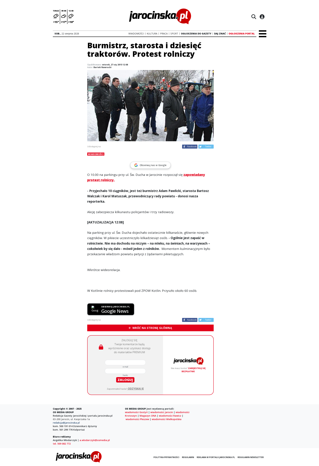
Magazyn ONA (148, 415)
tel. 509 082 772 (62, 443)
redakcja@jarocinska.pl (66, 422)
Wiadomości (96, 154)
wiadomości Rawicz (170, 415)
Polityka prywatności (166, 457)
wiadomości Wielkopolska (166, 419)
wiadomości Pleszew (137, 419)
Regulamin (188, 457)
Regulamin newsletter (251, 457)
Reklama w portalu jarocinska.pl (216, 457)
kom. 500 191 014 (63, 426)
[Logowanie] (262, 16)
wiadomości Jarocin (161, 412)
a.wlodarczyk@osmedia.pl (95, 440)
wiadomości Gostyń (136, 412)
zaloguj (125, 379)
